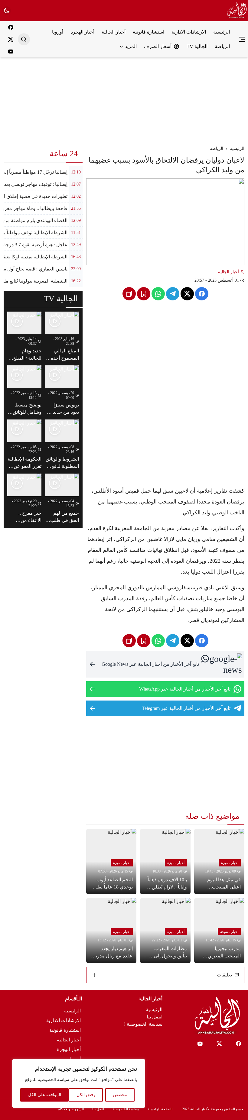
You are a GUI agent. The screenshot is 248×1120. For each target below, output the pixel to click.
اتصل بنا (154, 1016)
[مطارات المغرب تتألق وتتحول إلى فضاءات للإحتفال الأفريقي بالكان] (165, 930)
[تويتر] (10, 39)
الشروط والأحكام (71, 1109)
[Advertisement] (124, 99)
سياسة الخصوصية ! (143, 1024)
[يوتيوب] (10, 51)
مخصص (120, 1094)
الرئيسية (237, 148)
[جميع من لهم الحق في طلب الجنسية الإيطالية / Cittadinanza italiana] (62, 499)
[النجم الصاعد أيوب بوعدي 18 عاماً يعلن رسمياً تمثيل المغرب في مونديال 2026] (111, 861)
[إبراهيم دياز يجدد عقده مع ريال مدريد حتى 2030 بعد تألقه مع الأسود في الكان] (111, 930)
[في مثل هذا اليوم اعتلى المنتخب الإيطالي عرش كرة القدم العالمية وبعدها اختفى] (219, 861)
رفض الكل (86, 1094)
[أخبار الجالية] (236, 10)
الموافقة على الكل (44, 1094)
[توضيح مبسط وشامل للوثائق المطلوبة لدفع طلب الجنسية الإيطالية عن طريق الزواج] (24, 390)
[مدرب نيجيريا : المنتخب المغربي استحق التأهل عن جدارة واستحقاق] (219, 930)
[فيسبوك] (10, 27)
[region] (78, 1083)
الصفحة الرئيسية (160, 1109)
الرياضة (216, 148)
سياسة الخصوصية (126, 1109)
